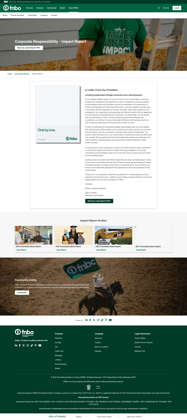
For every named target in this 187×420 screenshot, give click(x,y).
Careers (54, 15)
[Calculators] (152, 8)
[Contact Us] (146, 8)
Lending (58, 360)
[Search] (158, 8)
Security (166, 8)
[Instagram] (98, 320)
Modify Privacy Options (144, 342)
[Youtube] (110, 320)
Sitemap (98, 351)
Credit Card (59, 351)
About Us (98, 338)
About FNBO (73, 8)
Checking (58, 338)
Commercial (51, 8)
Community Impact (22, 74)
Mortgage (58, 355)
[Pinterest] (106, 320)
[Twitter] (94, 320)
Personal (29, 8)
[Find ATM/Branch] (140, 8)
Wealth (62, 8)
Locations (44, 15)
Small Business (61, 364)
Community (32, 15)
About (5, 15)
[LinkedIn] (86, 320)
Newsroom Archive (134, 417)
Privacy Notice (140, 338)
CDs (56, 347)
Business (39, 8)
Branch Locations (101, 347)
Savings (58, 342)
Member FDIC (140, 351)
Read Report (21, 250)
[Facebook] (90, 320)
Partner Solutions (17, 15)
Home (9, 74)
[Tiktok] (102, 320)
